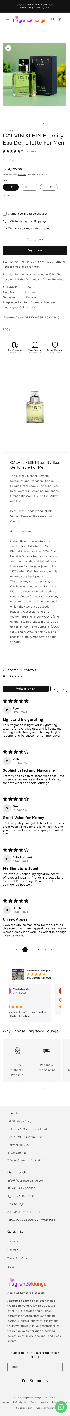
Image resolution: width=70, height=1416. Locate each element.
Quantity (8, 195)
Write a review (25, 688)
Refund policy (20, 1402)
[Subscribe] (58, 1367)
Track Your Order (18, 1258)
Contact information (46, 1408)
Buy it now (35, 250)
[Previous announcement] (7, 6)
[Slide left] (27, 124)
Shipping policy (24, 1408)
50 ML (11, 187)
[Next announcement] (63, 6)
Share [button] (10, 160)
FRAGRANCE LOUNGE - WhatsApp (31, 1219)
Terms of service (40, 1402)
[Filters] (54, 689)
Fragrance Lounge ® (33, 1397)
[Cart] (61, 19)
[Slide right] (43, 124)
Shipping (22, 174)
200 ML (49, 187)
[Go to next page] (52, 949)
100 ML (29, 187)
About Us (13, 1241)
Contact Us (14, 1250)
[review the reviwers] (53, 1000)
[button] (7, 19)
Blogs (11, 1266)
